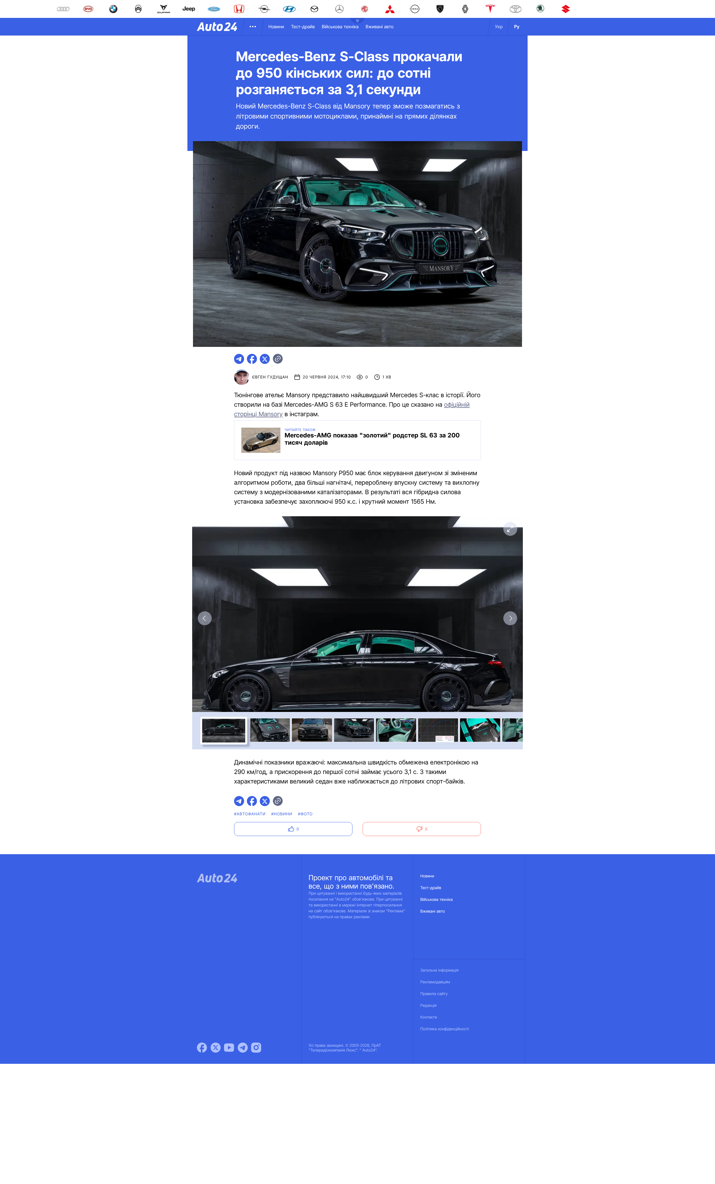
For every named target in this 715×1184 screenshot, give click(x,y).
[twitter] (265, 359)
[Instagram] (256, 1048)
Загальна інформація (439, 970)
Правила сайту (434, 993)
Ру (516, 26)
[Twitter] (216, 1048)
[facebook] (252, 359)
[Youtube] (229, 1048)
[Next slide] (510, 618)
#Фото (305, 814)
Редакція (428, 1005)
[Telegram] (243, 1048)
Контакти (428, 1017)
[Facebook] (202, 1048)
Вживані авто (380, 26)
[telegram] (239, 359)
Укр (499, 26)
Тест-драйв (303, 26)
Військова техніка (340, 26)
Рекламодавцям (435, 982)
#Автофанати (250, 814)
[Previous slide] (205, 618)
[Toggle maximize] (510, 529)
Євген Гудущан (270, 377)
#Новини (281, 814)
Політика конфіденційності (444, 1029)
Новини (276, 26)
